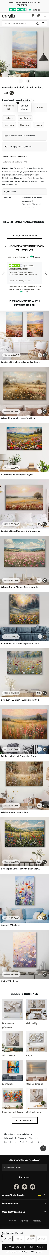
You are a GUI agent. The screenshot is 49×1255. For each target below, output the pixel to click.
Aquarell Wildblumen (11, 925)
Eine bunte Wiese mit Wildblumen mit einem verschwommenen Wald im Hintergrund (21, 699)
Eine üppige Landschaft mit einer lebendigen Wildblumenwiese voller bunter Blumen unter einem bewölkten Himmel (21, 868)
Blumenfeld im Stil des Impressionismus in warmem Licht (21, 643)
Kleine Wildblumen (10, 981)
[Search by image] (38, 23)
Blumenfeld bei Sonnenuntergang (17, 474)
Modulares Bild (9, 107)
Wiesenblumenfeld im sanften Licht (18, 418)
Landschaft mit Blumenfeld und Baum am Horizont (21, 530)
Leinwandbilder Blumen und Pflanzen (20, 1138)
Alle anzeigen (24, 1120)
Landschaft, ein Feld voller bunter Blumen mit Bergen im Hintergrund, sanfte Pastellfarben (21, 362)
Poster (40, 107)
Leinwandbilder (23, 1134)
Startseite (8, 1134)
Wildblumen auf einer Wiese (14, 812)
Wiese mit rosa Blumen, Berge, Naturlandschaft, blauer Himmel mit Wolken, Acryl (21, 587)
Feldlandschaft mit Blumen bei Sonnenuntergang (21, 756)
